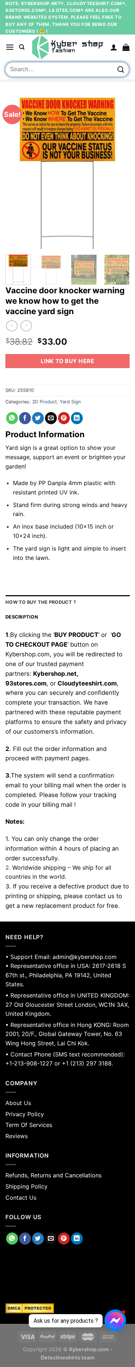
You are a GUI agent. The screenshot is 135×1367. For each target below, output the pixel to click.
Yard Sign (70, 401)
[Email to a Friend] (51, 418)
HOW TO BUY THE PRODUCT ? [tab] (40, 602)
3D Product (44, 401)
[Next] (118, 171)
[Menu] (9, 47)
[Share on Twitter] (38, 418)
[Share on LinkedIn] (77, 418)
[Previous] (16, 171)
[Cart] (126, 47)
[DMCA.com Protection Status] (67, 1308)
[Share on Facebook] (25, 418)
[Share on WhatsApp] (12, 418)
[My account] (113, 47)
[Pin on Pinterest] (64, 418)
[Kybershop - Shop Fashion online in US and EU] (67, 47)
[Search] (21, 47)
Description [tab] (21, 617)
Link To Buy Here (67, 361)
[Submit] (121, 70)
